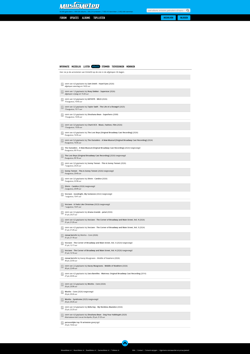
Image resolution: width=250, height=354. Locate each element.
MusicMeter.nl (79, 350)
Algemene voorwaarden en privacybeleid (174, 350)
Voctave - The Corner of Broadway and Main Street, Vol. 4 (113, 219)
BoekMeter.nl (91, 350)
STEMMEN (106, 66)
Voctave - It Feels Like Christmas (79, 204)
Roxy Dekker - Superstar (98, 91)
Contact (140, 350)
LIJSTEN (86, 66)
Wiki (133, 350)
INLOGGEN (184, 17)
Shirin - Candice (95, 178)
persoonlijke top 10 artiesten (78, 322)
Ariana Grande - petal (97, 212)
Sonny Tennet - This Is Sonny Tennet (104, 163)
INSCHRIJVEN (168, 17)
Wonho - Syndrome (73, 299)
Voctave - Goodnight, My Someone (80, 194)
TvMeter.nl (115, 350)
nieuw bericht (71, 235)
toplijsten (99, 18)
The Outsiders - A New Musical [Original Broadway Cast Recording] (117, 140)
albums (86, 18)
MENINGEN (130, 66)
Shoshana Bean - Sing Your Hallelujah (104, 314)
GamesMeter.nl (103, 350)
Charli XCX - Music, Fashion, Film (102, 125)
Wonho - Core (94, 284)
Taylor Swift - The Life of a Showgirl (103, 106)
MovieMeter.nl (66, 350)
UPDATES (95, 66)
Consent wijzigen (151, 350)
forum (63, 18)
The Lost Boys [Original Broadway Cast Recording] (110, 132)
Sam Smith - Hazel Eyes (98, 83)
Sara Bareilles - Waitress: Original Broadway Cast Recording (114, 273)
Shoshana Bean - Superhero (100, 114)
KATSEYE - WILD (94, 99)
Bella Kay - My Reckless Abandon (102, 307)
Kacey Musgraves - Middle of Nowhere (105, 266)
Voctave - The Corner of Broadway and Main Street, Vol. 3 (113, 227)
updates (74, 18)
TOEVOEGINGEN (118, 66)
